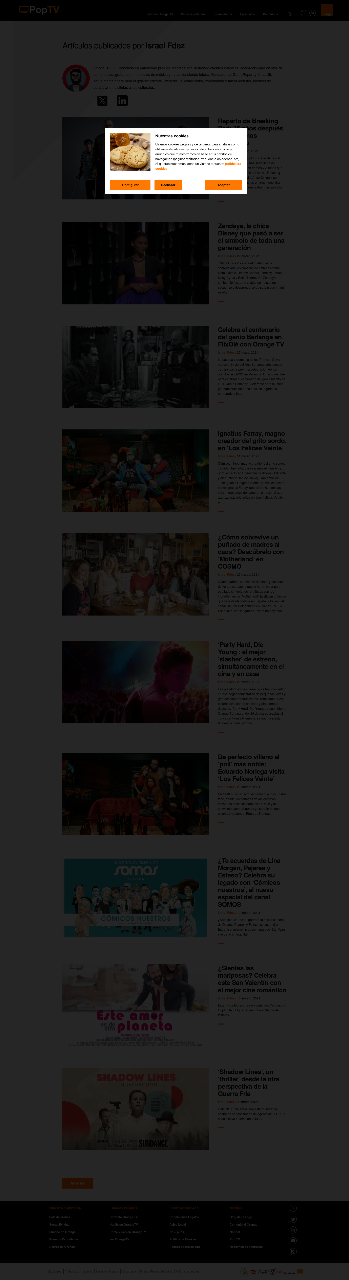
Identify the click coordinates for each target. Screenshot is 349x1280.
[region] (176, 161)
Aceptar (224, 185)
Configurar (130, 185)
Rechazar (168, 185)
